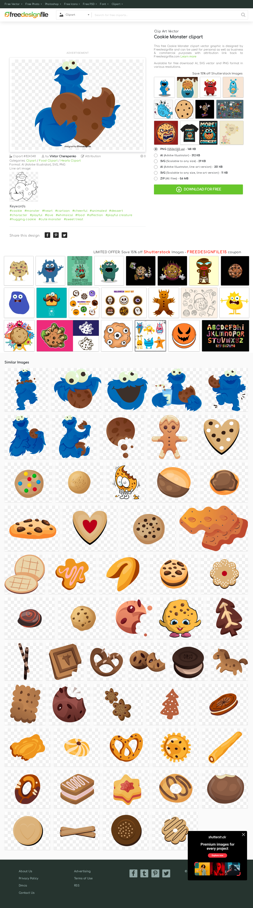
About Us (25, 871)
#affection (95, 215)
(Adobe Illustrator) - (180, 155)
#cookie (16, 210)
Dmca (23, 885)
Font (103, 4)
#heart (47, 210)
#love (49, 215)
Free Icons (70, 4)
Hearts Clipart (70, 160)
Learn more (188, 56)
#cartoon (62, 210)
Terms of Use (83, 878)
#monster (32, 210)
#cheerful (79, 210)
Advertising (82, 871)
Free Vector (12, 4)
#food (80, 215)
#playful (36, 215)
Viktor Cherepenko (63, 156)
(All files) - (174, 178)
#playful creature (119, 215)
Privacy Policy (28, 878)
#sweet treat (73, 219)
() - (178, 149)
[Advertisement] (77, 39)
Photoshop (52, 4)
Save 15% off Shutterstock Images (217, 73)
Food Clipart (48, 160)
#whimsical (64, 215)
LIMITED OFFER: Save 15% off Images (138, 252)
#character (18, 215)
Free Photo (32, 4)
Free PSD (89, 4)
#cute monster (50, 219)
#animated (98, 210)
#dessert (116, 210)
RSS (76, 885)
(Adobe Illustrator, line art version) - (191, 167)
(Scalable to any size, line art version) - (194, 172)
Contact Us (26, 892)
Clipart (116, 4)
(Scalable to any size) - (183, 161)
